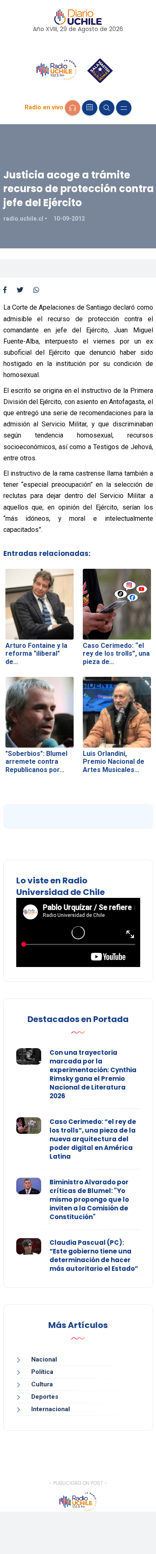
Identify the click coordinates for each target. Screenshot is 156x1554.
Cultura (42, 1384)
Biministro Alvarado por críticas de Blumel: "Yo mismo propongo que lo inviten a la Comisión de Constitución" (89, 1199)
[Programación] (89, 107)
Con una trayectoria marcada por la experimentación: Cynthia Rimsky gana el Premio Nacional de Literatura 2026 (93, 1074)
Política (42, 1372)
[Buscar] (106, 107)
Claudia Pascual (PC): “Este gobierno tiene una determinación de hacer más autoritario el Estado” (94, 1255)
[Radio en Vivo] (72, 107)
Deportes (44, 1396)
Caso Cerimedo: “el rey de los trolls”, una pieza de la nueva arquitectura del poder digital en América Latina (93, 1139)
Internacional (50, 1409)
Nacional (44, 1359)
